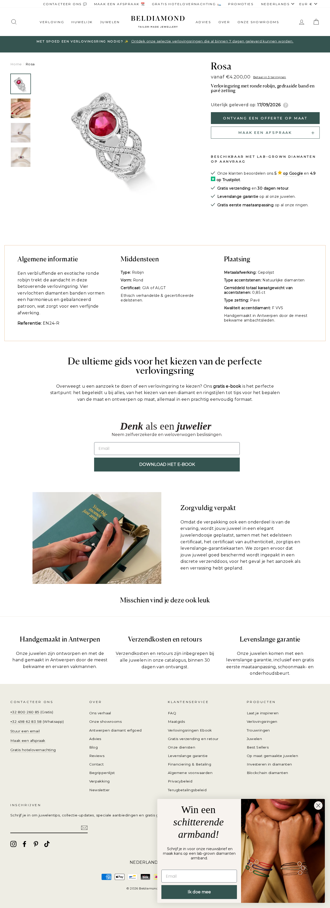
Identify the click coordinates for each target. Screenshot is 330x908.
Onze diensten (181, 747)
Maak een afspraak (27, 740)
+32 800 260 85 (24, 712)
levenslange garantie (248, 659)
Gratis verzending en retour (193, 739)
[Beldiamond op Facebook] (24, 844)
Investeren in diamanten (269, 764)
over (224, 22)
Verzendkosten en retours (144, 653)
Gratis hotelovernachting (33, 750)
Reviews (97, 756)
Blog (93, 747)
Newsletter (99, 790)
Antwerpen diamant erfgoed (115, 730)
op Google (293, 173)
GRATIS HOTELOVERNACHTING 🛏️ (187, 4)
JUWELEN (110, 22)
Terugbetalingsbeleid (187, 790)
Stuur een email (25, 731)
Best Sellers (258, 747)
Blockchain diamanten (267, 773)
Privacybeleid (180, 781)
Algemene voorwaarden (190, 773)
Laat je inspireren (263, 713)
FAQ (172, 713)
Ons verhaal (100, 713)
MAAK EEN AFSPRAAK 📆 (119, 4)
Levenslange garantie (188, 756)
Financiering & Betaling (189, 764)
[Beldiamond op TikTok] (47, 844)
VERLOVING (52, 22)
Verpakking (99, 781)
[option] (114, 136)
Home (16, 64)
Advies (203, 22)
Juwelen (254, 739)
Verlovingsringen (262, 721)
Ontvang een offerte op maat (265, 118)
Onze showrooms (258, 22)
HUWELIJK (82, 22)
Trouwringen (258, 730)
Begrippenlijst (102, 773)
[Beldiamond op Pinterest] (36, 844)
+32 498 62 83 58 (26, 721)
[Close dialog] (318, 805)
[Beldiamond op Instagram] (13, 844)
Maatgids (176, 721)
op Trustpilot (228, 179)
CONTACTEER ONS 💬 (65, 4)
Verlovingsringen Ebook (190, 730)
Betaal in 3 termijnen (269, 77)
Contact (96, 764)
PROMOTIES (240, 4)
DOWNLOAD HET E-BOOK (167, 464)
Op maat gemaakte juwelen (272, 756)
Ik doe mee (199, 891)
